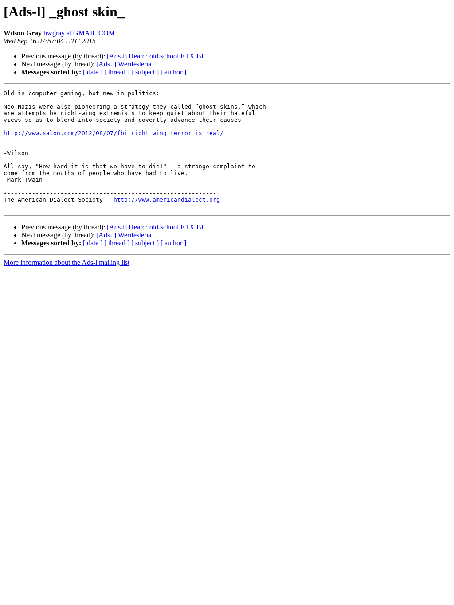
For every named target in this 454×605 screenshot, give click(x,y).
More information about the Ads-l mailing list (66, 262)
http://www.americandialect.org (167, 199)
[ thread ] (116, 72)
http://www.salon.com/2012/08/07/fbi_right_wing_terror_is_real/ (113, 133)
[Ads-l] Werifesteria (123, 64)
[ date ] (92, 72)
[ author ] (173, 72)
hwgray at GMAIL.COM (79, 33)
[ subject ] (145, 72)
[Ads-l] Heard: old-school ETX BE (156, 56)
